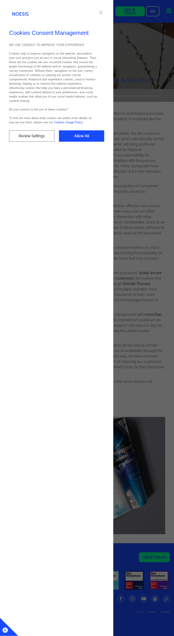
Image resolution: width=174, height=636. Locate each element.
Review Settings (32, 136)
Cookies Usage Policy (68, 122)
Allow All (81, 136)
